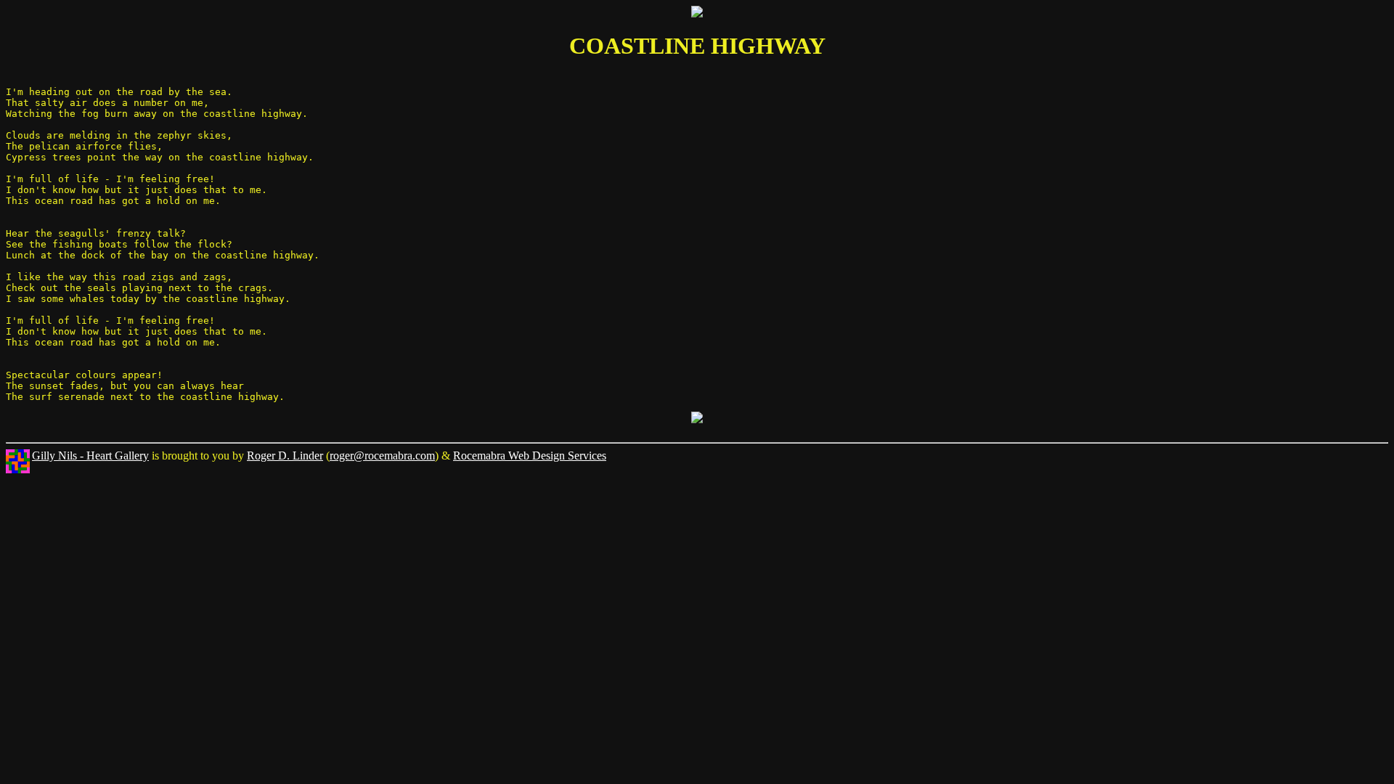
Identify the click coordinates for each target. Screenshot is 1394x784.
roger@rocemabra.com (382, 455)
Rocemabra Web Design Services (529, 455)
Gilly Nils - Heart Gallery (90, 455)
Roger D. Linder (285, 455)
